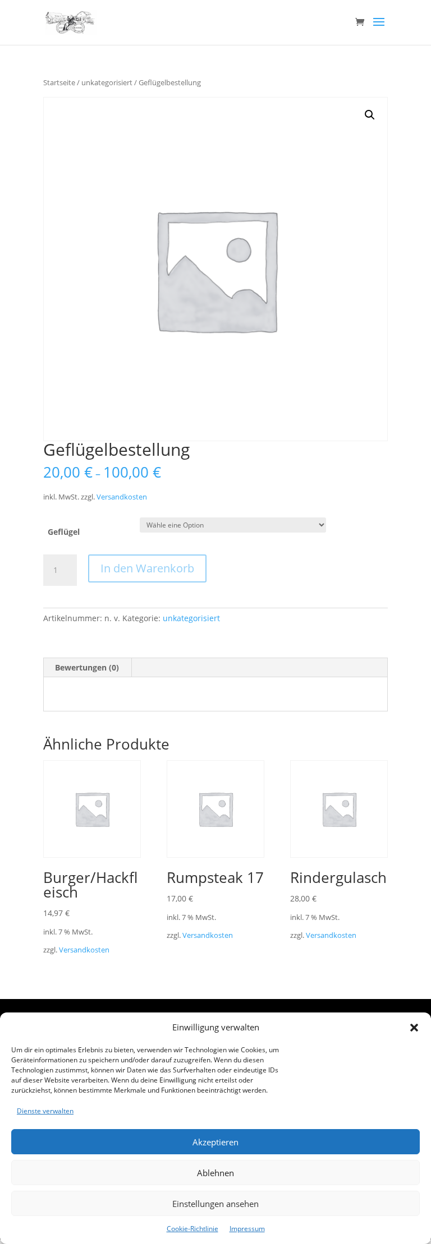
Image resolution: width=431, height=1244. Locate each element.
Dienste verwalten (45, 1111)
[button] (414, 1027)
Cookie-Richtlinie (192, 1228)
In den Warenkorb (147, 568)
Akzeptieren (215, 1142)
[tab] (87, 667)
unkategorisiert (106, 82)
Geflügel (64, 531)
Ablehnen (215, 1172)
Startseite (59, 82)
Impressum (247, 1228)
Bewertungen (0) (87, 667)
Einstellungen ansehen (215, 1203)
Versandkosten (122, 497)
